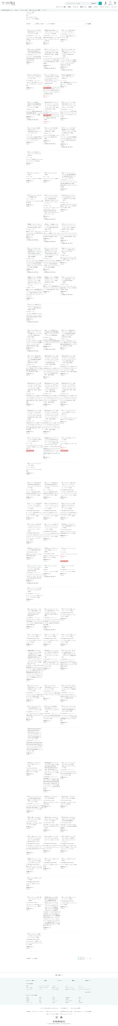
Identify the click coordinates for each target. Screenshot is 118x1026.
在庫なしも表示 (40, 23)
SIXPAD (27, 999)
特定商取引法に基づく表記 (66, 1011)
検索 (100, 3)
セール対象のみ (51, 23)
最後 (90, 958)
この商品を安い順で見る (49, 68)
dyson (40, 997)
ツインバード (54, 1000)
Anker (53, 997)
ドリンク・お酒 (23, 10)
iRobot (53, 1002)
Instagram (57, 1017)
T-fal (79, 999)
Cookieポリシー (79, 1011)
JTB (40, 999)
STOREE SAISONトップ (6, 10)
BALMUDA (68, 997)
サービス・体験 (55, 989)
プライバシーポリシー (39, 1011)
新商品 (90, 6)
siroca (53, 999)
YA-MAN (67, 999)
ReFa (80, 997)
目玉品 (69, 6)
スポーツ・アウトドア (43, 987)
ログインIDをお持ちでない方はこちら (49, 1008)
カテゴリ (16, 10)
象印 (40, 1000)
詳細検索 (93, 3)
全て (27, 15)
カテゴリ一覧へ (88, 992)
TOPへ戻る (58, 975)
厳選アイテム (83, 6)
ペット (40, 989)
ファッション (81, 987)
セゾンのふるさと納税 (53, 1014)
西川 (79, 1000)
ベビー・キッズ (29, 989)
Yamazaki (80, 1002)
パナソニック (28, 1002)
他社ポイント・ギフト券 (70, 989)
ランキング (75, 6)
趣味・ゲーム (54, 987)
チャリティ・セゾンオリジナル (84, 989)
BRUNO (67, 1002)
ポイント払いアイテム (31, 17)
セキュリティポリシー (53, 1011)
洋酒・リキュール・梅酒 (34, 10)
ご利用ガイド (87, 980)
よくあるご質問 (76, 1008)
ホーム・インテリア (69, 987)
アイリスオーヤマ (69, 1000)
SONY (40, 1002)
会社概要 (89, 1011)
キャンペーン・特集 (61, 6)
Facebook (61, 1017)
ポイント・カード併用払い (33, 18)
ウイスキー (44, 10)
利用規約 (29, 1011)
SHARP (27, 1000)
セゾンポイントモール (67, 1014)
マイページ (114, 6)
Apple (27, 997)
